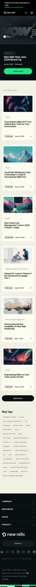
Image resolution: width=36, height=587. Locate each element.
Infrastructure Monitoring (18, 467)
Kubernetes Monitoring (21, 438)
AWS (4, 454)
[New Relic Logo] (9, 12)
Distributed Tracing (9, 417)
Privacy (24, 570)
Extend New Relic (20, 454)
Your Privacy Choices (18, 573)
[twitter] (7, 552)
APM (26, 421)
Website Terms (6, 573)
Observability (9, 53)
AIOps (10, 454)
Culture (21, 417)
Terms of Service (7, 570)
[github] (12, 552)
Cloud (5, 471)
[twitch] (28, 552)
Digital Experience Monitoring (13, 475)
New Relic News (18, 425)
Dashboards (6, 446)
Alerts (17, 429)
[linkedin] (18, 552)
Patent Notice (23, 576)
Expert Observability (22, 450)
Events (5, 467)
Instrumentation (24, 463)
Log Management (8, 459)
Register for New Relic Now (14, 7)
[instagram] (23, 552)
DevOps (28, 425)
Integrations (14, 471)
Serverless (6, 425)
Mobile (21, 433)
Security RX (7, 442)
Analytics (24, 471)
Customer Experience (20, 442)
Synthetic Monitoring (20, 446)
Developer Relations (9, 463)
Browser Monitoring (9, 433)
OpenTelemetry (7, 429)
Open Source (7, 438)
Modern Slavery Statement (10, 576)
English (6, 579)
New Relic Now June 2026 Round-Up (15, 58)
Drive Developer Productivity (12, 421)
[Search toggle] (26, 12)
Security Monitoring (22, 459)
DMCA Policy (17, 570)
